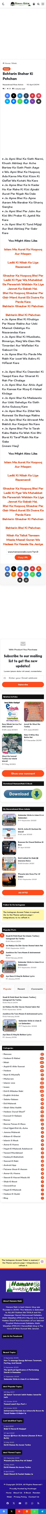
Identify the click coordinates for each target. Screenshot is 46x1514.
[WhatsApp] (19, 101)
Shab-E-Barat (10, 1182)
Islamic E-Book (11, 1140)
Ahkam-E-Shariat (12, 1136)
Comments (37, 989)
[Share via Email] (38, 101)
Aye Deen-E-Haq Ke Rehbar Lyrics (20, 976)
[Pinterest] (32, 95)
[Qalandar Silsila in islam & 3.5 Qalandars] (9, 820)
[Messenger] (13, 101)
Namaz (7, 1120)
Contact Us (33, 1497)
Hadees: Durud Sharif (14, 1112)
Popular (7, 989)
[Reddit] (38, 568)
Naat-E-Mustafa (12, 1075)
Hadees (7, 1071)
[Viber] (32, 101)
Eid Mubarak (10, 1103)
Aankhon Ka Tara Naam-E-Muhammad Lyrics (23, 1014)
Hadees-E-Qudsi (12, 1194)
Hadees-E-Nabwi (12, 1058)
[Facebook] (7, 95)
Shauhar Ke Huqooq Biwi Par (23, 275)
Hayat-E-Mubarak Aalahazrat (18, 1149)
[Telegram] (26, 101)
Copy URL (23, 557)
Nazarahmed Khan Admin (13, 85)
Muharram (9, 1079)
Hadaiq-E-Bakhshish (14, 1157)
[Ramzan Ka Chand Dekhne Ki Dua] (9, 848)
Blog (6, 1198)
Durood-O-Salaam (13, 1116)
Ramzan (8, 1054)
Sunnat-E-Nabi (11, 1161)
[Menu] (43, 5)
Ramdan (36, 1493)
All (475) (23, 892)
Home (7, 63)
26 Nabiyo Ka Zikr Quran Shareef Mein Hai (24, 946)
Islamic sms (9, 1083)
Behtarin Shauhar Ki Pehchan (23, 306)
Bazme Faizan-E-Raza (14, 1124)
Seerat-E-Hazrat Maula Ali (17, 1177)
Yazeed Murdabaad (13, 1153)
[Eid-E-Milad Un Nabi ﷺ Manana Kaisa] (9, 864)
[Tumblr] (26, 95)
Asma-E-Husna (11, 1145)
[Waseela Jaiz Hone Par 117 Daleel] (9, 880)
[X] (13, 95)
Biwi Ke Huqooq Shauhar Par (23, 293)
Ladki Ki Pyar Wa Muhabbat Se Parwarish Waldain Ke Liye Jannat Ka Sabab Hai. (23, 284)
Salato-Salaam (11, 1099)
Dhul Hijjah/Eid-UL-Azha (16, 1128)
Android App (10, 1165)
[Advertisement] (23, 33)
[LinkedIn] (19, 95)
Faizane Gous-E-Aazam (15, 1169)
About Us (17, 1493)
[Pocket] (38, 95)
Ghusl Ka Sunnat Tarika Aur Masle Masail (9, 758)
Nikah (14, 63)
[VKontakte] (7, 574)
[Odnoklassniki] (13, 574)
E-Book (27, 1493)
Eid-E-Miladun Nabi (13, 1091)
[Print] (26, 580)
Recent (21, 989)
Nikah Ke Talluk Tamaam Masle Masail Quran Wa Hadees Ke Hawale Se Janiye (23, 540)
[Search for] (38, 5)
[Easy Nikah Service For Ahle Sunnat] (12, 712)
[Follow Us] (42, 1261)
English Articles (11, 1095)
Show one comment (23, 773)
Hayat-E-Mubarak (12, 1190)
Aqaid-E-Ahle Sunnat (14, 1066)
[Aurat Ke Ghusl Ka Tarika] (34, 712)
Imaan (6, 1087)
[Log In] (34, 5)
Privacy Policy (20, 1497)
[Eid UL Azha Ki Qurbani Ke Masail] (9, 833)
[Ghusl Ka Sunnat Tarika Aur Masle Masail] (12, 744)
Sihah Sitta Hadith (12, 1108)
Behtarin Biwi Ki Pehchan (23, 314)
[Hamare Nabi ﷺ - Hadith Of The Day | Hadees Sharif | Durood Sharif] (20, 4)
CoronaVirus (10, 1186)
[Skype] (7, 101)
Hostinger (32, 1489)
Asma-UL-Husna (12, 1173)
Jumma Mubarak (12, 1132)
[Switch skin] (3, 5)
